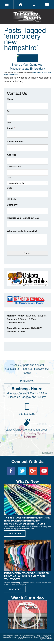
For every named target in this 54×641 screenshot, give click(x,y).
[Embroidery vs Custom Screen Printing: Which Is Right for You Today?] (27, 556)
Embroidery (37, 72)
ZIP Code (11, 199)
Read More (15, 533)
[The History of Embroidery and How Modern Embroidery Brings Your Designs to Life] (27, 500)
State (9, 187)
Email (11, 128)
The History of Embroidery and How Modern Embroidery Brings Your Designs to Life (27, 520)
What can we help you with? (22, 231)
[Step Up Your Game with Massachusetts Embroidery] (27, 60)
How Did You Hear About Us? (23, 217)
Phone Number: (16, 141)
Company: (12, 204)
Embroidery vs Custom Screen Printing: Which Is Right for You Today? (26, 576)
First (9, 111)
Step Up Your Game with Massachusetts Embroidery (27, 66)
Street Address (14, 166)
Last (9, 122)
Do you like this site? (46, 639)
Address (11, 154)
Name (11, 99)
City (9, 177)
